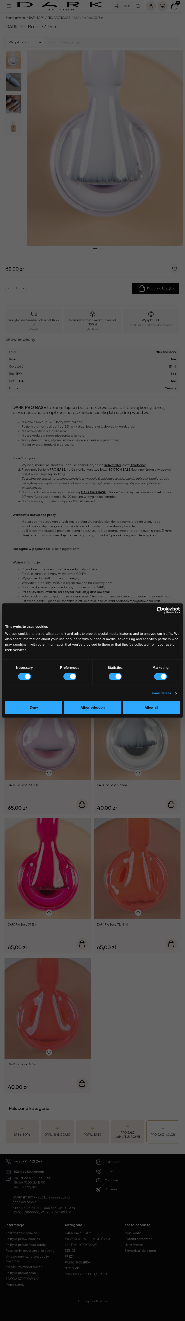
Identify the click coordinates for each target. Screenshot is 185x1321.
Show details (160, 693)
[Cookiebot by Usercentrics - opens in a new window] (160, 610)
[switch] (69, 676)
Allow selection (93, 707)
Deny (34, 707)
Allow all (151, 707)
